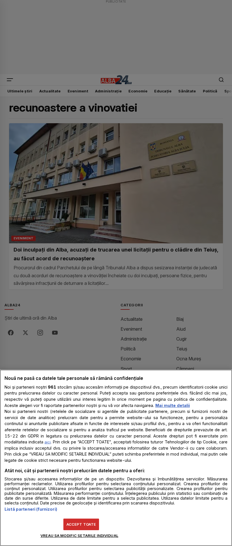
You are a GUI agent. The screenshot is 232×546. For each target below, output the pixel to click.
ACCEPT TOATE (81, 524)
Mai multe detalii (172, 405)
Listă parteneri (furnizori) (31, 509)
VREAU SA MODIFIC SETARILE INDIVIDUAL (79, 535)
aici (47, 442)
